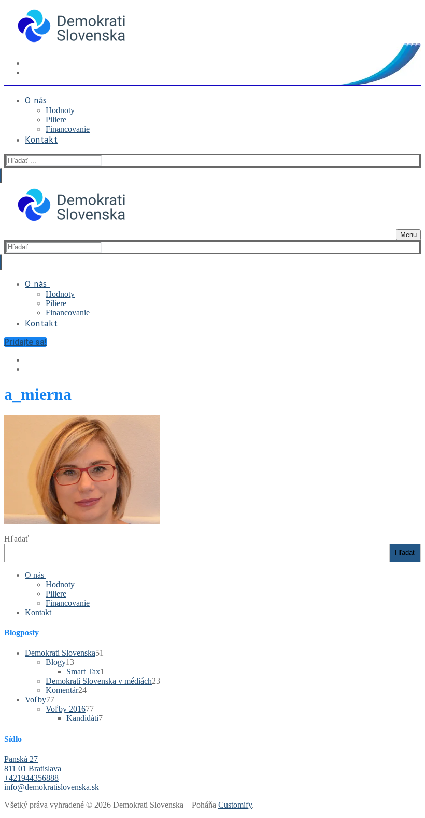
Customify (235, 804)
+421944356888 (31, 777)
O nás (34, 575)
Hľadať (16, 538)
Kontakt (38, 612)
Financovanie (68, 603)
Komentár (62, 690)
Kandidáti (82, 718)
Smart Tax (83, 671)
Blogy (56, 662)
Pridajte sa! (25, 342)
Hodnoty (60, 584)
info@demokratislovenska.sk (51, 787)
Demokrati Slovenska (60, 652)
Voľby (35, 699)
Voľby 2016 (66, 708)
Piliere (56, 593)
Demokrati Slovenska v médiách (99, 680)
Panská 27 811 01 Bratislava (32, 764)
